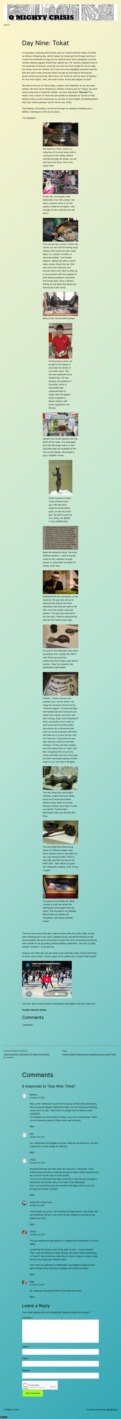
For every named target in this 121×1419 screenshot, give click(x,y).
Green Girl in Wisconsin (41, 1202)
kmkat (33, 1231)
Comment (27, 1317)
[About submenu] (10, 24)
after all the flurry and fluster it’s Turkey (21, 1054)
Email (25, 1358)
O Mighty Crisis (11, 1409)
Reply (32, 1126)
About (6, 25)
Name (25, 1346)
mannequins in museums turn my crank (93, 1054)
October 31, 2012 (37, 1285)
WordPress (112, 1409)
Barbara (33, 1094)
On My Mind (44, 1054)
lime (32, 1134)
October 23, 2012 (37, 1235)
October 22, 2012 (37, 1205)
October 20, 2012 (37, 1098)
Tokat (113, 1054)
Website (26, 1370)
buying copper (68, 1054)
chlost (32, 1159)
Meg (32, 1281)
